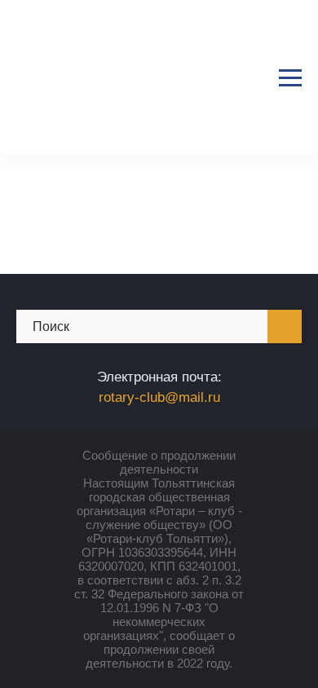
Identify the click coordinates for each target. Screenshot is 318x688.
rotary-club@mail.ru (159, 397)
